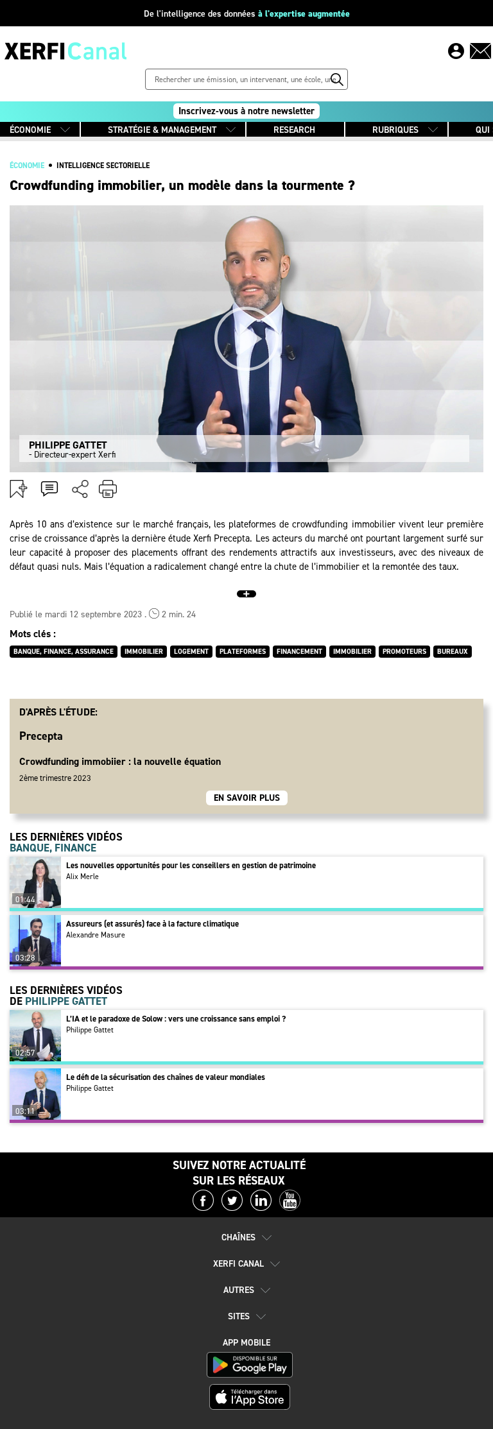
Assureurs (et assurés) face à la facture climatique (152, 923)
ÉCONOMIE (30, 130)
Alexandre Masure (95, 934)
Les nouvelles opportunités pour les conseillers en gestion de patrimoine (191, 865)
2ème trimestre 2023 (55, 778)
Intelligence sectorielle (103, 165)
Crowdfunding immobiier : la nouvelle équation (120, 761)
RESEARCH (294, 130)
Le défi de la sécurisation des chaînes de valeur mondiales (165, 1077)
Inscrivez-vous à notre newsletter (246, 111)
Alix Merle (82, 876)
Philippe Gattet (90, 1029)
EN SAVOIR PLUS (247, 798)
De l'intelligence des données (247, 14)
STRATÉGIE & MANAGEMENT (162, 130)
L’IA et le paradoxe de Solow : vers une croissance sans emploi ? (176, 1018)
